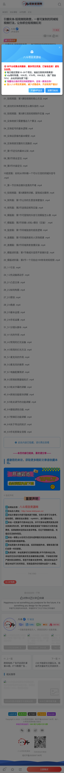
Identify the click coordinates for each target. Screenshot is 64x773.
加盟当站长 (53, 90)
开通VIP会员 (36, 90)
